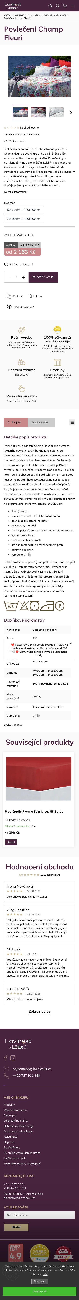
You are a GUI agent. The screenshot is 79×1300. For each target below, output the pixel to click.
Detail (11, 842)
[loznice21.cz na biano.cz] (16, 1254)
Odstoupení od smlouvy (18, 1131)
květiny (37, 696)
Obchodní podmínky (16, 1120)
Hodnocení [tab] (39, 422)
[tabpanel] (38, 799)
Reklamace (10, 1136)
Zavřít (54, 308)
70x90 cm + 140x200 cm (48, 670)
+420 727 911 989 (26, 1075)
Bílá (35, 638)
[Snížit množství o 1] (9, 277)
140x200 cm (40, 661)
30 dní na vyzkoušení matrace (22, 1152)
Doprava (9, 1142)
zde (45, 1274)
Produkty (9, 1104)
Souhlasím (40, 1291)
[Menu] (72, 6)
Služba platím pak (15, 1158)
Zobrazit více (39, 1011)
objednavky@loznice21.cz (32, 1069)
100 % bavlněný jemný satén (50, 683)
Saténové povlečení (45, 629)
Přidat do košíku (43, 277)
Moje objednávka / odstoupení (22, 1163)
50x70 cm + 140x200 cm (48, 674)
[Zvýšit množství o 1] (23, 277)
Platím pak (10, 1115)
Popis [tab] (16, 422)
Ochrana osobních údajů (19, 1126)
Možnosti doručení (21, 264)
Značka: (22, 134)
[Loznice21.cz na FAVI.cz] (63, 1254)
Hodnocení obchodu (40, 866)
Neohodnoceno (29, 127)
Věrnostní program (15, 1110)
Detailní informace (15, 192)
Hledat (16, 1227)
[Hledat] (58, 6)
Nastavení (39, 1281)
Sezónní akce (12, 1147)
